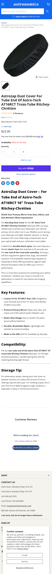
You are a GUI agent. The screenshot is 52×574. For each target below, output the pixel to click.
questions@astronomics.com (19, 506)
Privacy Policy (22, 548)
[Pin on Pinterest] (17, 183)
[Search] (47, 11)
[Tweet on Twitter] (8, 183)
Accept (25, 555)
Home (4, 23)
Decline (25, 561)
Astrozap (7, 126)
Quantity (5, 146)
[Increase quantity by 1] (23, 152)
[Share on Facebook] (3, 183)
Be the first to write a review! (26, 447)
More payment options (26, 174)
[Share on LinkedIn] (13, 183)
